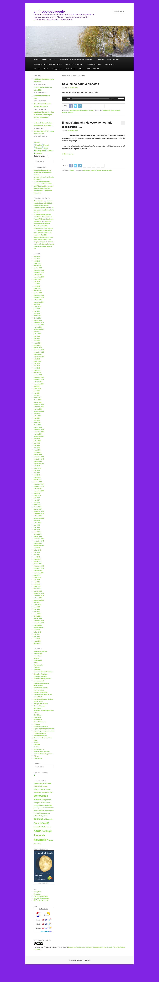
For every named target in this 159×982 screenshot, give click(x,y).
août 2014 (37, 575)
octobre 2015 (38, 543)
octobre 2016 (38, 516)
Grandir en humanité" (41, 688)
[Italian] (45, 148)
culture (47, 792)
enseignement (46, 800)
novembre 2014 (39, 568)
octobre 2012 (38, 625)
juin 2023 (37, 336)
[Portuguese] (39, 150)
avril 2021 (37, 395)
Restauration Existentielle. (74, 69)
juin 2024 (37, 309)
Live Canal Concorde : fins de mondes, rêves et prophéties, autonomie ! (44, 114)
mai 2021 (37, 393)
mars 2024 (37, 316)
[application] (93, 99)
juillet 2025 (37, 279)
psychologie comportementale (44, 729)
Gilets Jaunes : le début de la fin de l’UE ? (44, 210)
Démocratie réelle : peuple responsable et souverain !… (77, 59)
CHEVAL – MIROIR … (49, 59)
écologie (117, 110)
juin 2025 (37, 282)
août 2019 (37, 438)
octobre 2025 (38, 275)
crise (43, 792)
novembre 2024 (39, 297)
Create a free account (41, 208)
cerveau (45, 786)
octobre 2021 (38, 382)
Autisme (36, 658)
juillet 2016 (37, 523)
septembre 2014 (39, 573)
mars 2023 (37, 343)
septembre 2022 (39, 357)
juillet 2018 (37, 468)
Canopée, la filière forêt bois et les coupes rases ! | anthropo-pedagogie (43, 239)
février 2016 (37, 534)
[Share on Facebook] (71, 106)
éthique (38, 844)
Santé (35, 740)
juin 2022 (37, 363)
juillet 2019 (37, 441)
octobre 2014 (38, 570)
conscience (37, 792)
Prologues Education (41, 726)
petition (36, 816)
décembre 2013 (39, 593)
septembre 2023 (39, 329)
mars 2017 (37, 504)
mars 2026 (37, 263)
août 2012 (37, 630)
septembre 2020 (39, 411)
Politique (37, 724)
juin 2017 (37, 498)
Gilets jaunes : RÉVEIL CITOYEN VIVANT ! (48, 64)
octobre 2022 (38, 354)
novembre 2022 (39, 352)
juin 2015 (37, 552)
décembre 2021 (39, 377)
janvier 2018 (38, 482)
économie (39, 835)
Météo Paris (43, 909)
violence (48, 827)
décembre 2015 (39, 539)
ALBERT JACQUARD (92, 69)
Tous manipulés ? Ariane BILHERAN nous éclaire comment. (43, 203)
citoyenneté (40, 789)
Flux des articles (41, 896)
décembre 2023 (39, 322)
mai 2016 (37, 527)
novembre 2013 (39, 596)
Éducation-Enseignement (42, 678)
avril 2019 (37, 448)
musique (36, 810)
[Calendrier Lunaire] (44, 884)
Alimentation (38, 656)
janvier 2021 (38, 402)
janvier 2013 (38, 618)
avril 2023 (37, 341)
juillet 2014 (37, 577)
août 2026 (37, 256)
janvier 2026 (38, 268)
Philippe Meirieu (43, 816)
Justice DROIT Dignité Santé (74, 64)
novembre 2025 (39, 272)
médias (41, 810)
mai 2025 (37, 284)
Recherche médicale (40, 735)
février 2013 (37, 616)
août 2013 (37, 602)
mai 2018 (37, 473)
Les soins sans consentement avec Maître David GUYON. (42, 223)
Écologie (37, 667)
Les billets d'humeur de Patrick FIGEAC (82, 110)
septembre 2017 (39, 491)
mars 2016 (37, 532)
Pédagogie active (57, 69)
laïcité (45, 808)
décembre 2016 (39, 511)
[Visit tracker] (34, 775)
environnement (39, 681)
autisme (48, 783)
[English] (38, 145)
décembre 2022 (39, 350)
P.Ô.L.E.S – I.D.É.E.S (41, 69)
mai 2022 (37, 366)
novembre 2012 (39, 623)
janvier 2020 (38, 427)
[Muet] (116, 99)
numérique (48, 810)
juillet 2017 (37, 495)
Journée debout (39, 690)
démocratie (86, 170)
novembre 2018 (39, 459)
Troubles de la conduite (41, 751)
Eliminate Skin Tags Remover (43, 228)
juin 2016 (37, 525)
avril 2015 (37, 557)
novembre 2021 (39, 379)
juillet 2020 (37, 416)
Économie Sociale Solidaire (43, 672)
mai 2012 (37, 636)
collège (48, 789)
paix (52, 810)
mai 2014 (37, 582)
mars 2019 (37, 450)
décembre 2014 (39, 566)
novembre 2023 (39, 325)
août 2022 (37, 359)
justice (41, 808)
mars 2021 (37, 398)
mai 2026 (37, 259)
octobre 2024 (38, 300)
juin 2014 (37, 580)
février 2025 (37, 291)
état (35, 844)
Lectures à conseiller (41, 692)
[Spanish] (38, 153)
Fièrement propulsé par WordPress (79, 960)
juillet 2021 (37, 388)
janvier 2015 (38, 564)
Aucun (40, 84)
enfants (37, 799)
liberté (49, 808)
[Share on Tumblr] (89, 106)
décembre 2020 (39, 404)
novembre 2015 (39, 541)
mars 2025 (37, 288)
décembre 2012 (39, 621)
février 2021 (37, 400)
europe (36, 805)
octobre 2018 (38, 461)
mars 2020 (37, 423)
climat (112, 110)
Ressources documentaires (43, 738)
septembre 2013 (39, 600)
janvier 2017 (38, 509)
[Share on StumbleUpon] (98, 106)
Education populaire (40, 676)
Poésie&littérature (40, 722)
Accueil (36, 59)
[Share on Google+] (84, 106)
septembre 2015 (39, 545)
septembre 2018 (39, 464)
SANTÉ (36, 742)
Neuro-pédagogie (39, 706)
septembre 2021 (39, 384)
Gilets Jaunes (38, 685)
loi (53, 808)
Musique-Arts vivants (41, 704)
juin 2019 (37, 443)
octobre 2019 (38, 434)
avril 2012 (37, 639)
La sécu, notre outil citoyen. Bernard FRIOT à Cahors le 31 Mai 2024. (43, 232)
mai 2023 (37, 338)
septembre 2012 (39, 627)
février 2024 (37, 318)
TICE (43, 826)
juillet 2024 (37, 307)
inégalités (48, 805)
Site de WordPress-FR (41, 901)
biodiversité (106, 110)
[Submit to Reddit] (93, 106)
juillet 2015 (37, 550)
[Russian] (49, 150)
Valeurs (36, 756)
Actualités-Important (40, 651)
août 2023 (37, 331)
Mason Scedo (38, 201)
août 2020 (37, 413)
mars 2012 (37, 641)
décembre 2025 (39, 270)
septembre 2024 (39, 302)
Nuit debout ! (38, 715)
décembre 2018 (39, 457)
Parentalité (37, 717)
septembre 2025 (39, 277)
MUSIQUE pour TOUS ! (94, 64)
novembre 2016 (39, 514)
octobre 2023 (38, 327)
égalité (51, 840)
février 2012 (37, 643)
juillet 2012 (37, 632)
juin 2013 (37, 607)
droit (51, 792)
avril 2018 (37, 475)
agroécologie (38, 653)
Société (72, 170)
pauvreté (47, 813)
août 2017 (37, 493)
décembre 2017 (39, 484)
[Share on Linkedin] (80, 106)
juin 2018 (37, 470)
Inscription (37, 892)
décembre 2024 (39, 295)
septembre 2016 (39, 518)
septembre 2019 (39, 436)
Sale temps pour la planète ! (80, 84)
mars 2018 (37, 477)
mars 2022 (37, 370)
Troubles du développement (43, 754)
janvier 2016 (38, 536)
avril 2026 (37, 261)
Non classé (37, 708)
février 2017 (37, 507)
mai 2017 (37, 500)
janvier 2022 (38, 375)
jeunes (36, 808)
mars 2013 (37, 614)
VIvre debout (38, 758)
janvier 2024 (38, 320)
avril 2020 (37, 420)
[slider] (121, 98)
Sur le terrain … (39, 749)
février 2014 (37, 589)
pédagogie (48, 819)
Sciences (37, 745)
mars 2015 (37, 559)
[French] (45, 145)
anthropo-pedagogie (49, 11)
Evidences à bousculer (41, 683)
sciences (70, 112)
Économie (37, 669)
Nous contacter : (110, 64)
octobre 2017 (38, 489)
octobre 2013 (38, 598)
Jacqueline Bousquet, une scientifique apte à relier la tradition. (42, 172)
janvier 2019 (38, 454)
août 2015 (37, 548)
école (38, 830)
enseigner (37, 803)
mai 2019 (37, 445)
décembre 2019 (39, 429)
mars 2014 (37, 586)
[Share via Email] (102, 106)
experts (64, 112)
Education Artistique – (41, 674)
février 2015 (37, 561)
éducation (41, 839)
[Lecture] (65, 99)
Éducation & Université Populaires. (109, 59)
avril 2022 (37, 368)
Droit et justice (38, 665)
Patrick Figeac (39, 813)
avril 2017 (37, 502)
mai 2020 (37, 418)
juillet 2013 (37, 605)
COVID (36, 663)
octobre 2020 (38, 409)
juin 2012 (37, 634)
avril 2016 (37, 529)
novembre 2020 (39, 407)
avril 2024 (37, 313)
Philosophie (38, 720)
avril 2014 (37, 584)
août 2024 (37, 304)
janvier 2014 (38, 591)
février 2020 (37, 425)
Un (39, 128)
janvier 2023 (38, 347)
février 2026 (37, 266)
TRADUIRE (37, 142)
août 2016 (37, 520)
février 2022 (37, 373)
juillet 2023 (37, 334)
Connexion (37, 894)
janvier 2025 (38, 293)
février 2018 (37, 479)
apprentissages (39, 783)
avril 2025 (37, 286)
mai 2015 (37, 555)
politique (38, 819)
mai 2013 (37, 609)
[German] (38, 148)
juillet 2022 (37, 361)
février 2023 (37, 345)
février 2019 (37, 452)
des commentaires (41, 898)
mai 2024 (37, 311)
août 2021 (37, 386)
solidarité (37, 827)
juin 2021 (37, 391)
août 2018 (37, 466)
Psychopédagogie (40, 733)
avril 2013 (37, 611)
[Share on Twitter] (75, 106)
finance (42, 805)
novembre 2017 (39, 486)
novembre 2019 (39, 432)
